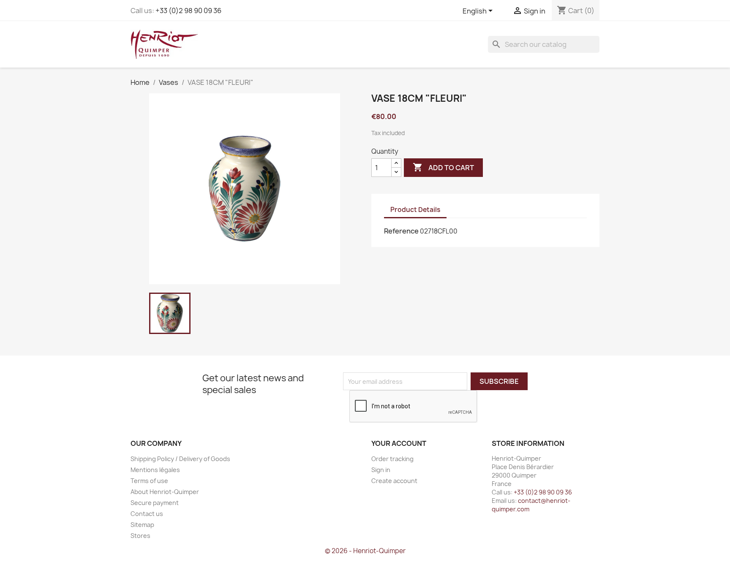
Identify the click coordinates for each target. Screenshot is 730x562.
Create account (394, 481)
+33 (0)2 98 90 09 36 (188, 10)
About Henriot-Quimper (165, 492)
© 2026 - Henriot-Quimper (365, 550)
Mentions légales (155, 470)
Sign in (380, 470)
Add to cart (443, 167)
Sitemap (142, 525)
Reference (401, 231)
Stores (140, 536)
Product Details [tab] (415, 209)
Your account (398, 443)
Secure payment (155, 503)
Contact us (147, 514)
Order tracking (392, 459)
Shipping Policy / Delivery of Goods (180, 459)
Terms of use (149, 481)
